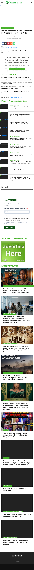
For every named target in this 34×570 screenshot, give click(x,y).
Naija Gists (10, 36)
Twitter (18, 561)
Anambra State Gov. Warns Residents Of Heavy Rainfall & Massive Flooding (16, 82)
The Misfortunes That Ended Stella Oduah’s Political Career (15, 92)
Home (4, 559)
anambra (12, 97)
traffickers (20, 97)
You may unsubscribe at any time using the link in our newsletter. (15, 223)
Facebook (28, 559)
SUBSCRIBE (10, 228)
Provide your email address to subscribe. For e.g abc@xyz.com (14, 215)
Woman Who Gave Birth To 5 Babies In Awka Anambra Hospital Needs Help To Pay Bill (16, 87)
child (15, 97)
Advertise (9, 559)
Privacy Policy (21, 559)
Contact (15, 559)
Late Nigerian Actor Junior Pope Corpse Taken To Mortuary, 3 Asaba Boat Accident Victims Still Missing (16, 78)
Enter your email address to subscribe (15, 208)
